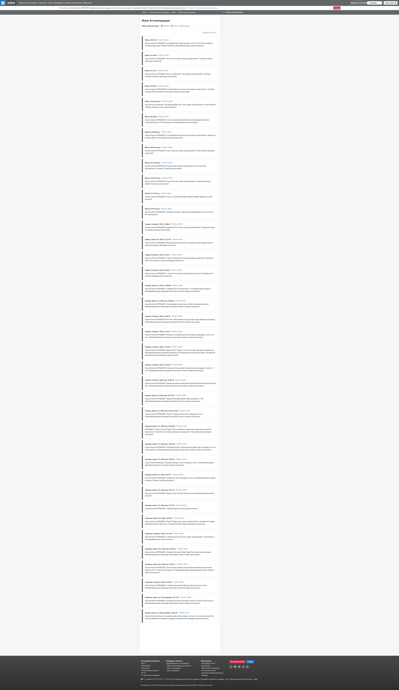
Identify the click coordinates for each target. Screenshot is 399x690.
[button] (390, 3)
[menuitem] (28, 3)
